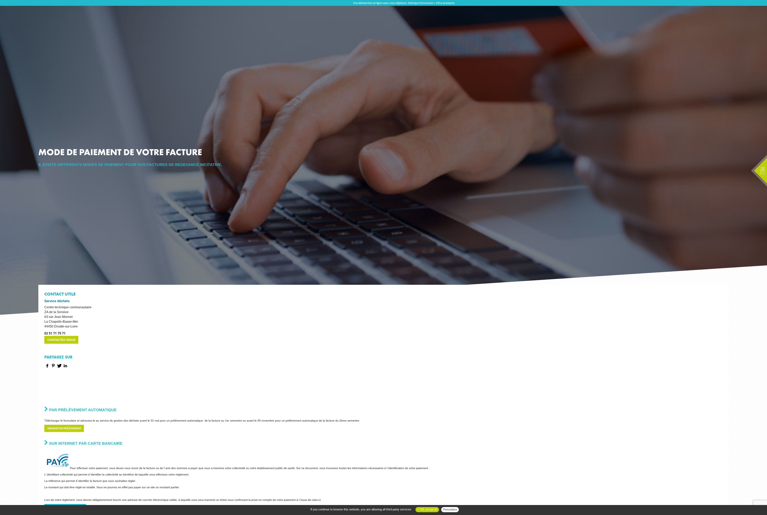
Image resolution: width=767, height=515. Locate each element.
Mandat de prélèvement (64, 428)
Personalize (450, 509)
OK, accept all (428, 509)
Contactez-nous (61, 340)
